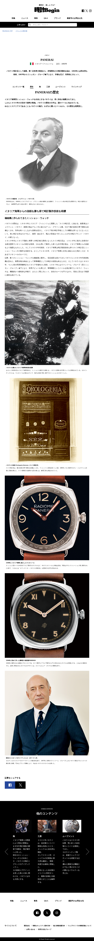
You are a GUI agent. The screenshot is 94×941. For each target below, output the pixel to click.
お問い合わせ (30, 929)
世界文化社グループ (44, 929)
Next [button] (87, 852)
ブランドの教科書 (21, 31)
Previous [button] (6, 852)
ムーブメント (60, 87)
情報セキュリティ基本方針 (41, 926)
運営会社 (27, 926)
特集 (13, 18)
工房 (48, 87)
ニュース (24, 18)
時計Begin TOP (7, 31)
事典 (36, 18)
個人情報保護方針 (59, 926)
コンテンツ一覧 (18, 87)
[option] (22, 850)
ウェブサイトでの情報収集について (79, 926)
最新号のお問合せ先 (74, 18)
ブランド (57, 18)
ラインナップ (76, 87)
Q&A (46, 18)
